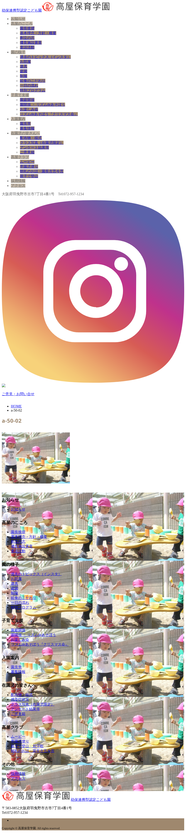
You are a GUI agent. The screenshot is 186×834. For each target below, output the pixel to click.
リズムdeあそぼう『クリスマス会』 (49, 114)
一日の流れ (29, 85)
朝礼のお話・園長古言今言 (42, 171)
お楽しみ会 (29, 109)
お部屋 (25, 62)
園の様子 (18, 52)
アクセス (18, 186)
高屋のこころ (22, 23)
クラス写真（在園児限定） (42, 143)
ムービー (27, 162)
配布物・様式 (31, 138)
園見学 (25, 124)
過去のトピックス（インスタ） (45, 57)
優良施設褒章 (31, 42)
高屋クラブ (20, 157)
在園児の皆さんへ (25, 133)
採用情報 (18, 181)
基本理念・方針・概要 (38, 33)
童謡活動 (27, 47)
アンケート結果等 (34, 147)
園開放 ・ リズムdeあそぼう (42, 104)
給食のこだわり (32, 81)
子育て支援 (20, 95)
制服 (23, 76)
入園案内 (18, 119)
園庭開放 (27, 100)
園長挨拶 (27, 28)
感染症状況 (20, 699)
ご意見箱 (27, 152)
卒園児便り (29, 166)
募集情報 (27, 128)
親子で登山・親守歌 (27, 746)
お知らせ (18, 19)
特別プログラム (32, 90)
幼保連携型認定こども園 (22, 10)
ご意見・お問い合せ (18, 394)
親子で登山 (29, 176)
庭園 (23, 71)
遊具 (23, 66)
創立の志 (27, 38)
